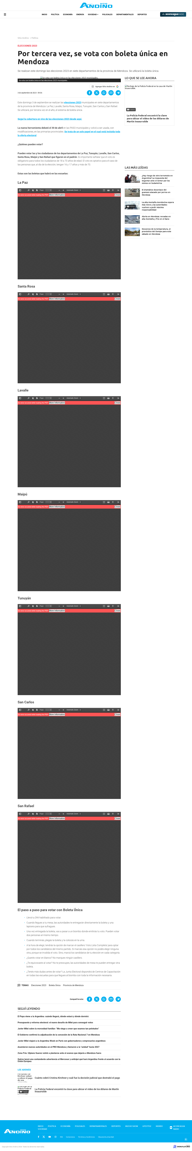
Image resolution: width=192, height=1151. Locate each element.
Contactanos (70, 1137)
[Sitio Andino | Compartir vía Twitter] (96, 92)
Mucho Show (131, 1126)
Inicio (44, 14)
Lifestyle (146, 1126)
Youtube (49, 1137)
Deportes (142, 14)
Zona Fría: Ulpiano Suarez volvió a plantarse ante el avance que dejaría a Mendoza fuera (59, 1053)
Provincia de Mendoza (73, 985)
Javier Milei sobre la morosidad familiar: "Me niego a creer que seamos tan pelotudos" (58, 1029)
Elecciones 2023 (38, 985)
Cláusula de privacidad (106, 1137)
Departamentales (125, 14)
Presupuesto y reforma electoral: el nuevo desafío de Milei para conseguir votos (55, 1023)
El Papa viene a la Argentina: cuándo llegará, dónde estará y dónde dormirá (53, 1016)
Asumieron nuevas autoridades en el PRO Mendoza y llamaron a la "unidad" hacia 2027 (58, 1047)
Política (55, 14)
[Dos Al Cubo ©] (182, 1147)
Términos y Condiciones (86, 1137)
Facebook (38, 1137)
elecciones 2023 (72, 102)
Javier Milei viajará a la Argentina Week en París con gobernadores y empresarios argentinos (62, 1041)
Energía (80, 14)
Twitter (43, 1137)
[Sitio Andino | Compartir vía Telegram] (118, 92)
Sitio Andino (23, 37)
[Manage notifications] (186, 1139)
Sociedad (92, 14)
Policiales (107, 14)
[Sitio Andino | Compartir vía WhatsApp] (103, 92)
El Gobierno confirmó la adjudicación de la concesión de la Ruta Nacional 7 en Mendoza (59, 1035)
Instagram (55, 1137)
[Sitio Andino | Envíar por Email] (111, 92)
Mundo (159, 1126)
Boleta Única (54, 985)
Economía (67, 14)
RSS (61, 1137)
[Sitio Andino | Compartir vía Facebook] (89, 92)
